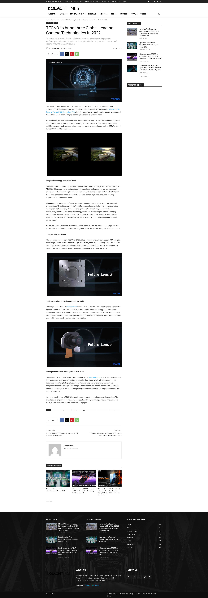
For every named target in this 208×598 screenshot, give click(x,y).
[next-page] (51, 500)
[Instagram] (151, 1)
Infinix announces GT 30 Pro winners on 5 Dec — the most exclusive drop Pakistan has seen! (83, 491)
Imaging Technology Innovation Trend (83, 410)
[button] (159, 14)
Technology (54, 20)
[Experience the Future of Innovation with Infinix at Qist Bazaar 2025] (58, 478)
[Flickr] (139, 577)
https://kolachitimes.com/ (70, 449)
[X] (154, 1)
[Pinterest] (72, 54)
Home (48, 20)
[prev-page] (47, 500)
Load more (143, 76)
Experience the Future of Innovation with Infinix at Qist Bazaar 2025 (148, 45)
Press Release (55, 48)
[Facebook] (148, 1)
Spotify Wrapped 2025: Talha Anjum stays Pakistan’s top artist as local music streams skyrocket (150, 68)
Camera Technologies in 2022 (61, 410)
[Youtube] (160, 1)
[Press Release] (47, 48)
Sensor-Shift (72, 307)
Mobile (62, 20)
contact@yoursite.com (93, 585)
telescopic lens (94, 377)
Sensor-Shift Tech (103, 410)
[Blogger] (129, 577)
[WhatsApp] (77, 54)
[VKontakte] (150, 577)
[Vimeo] (157, 1)
